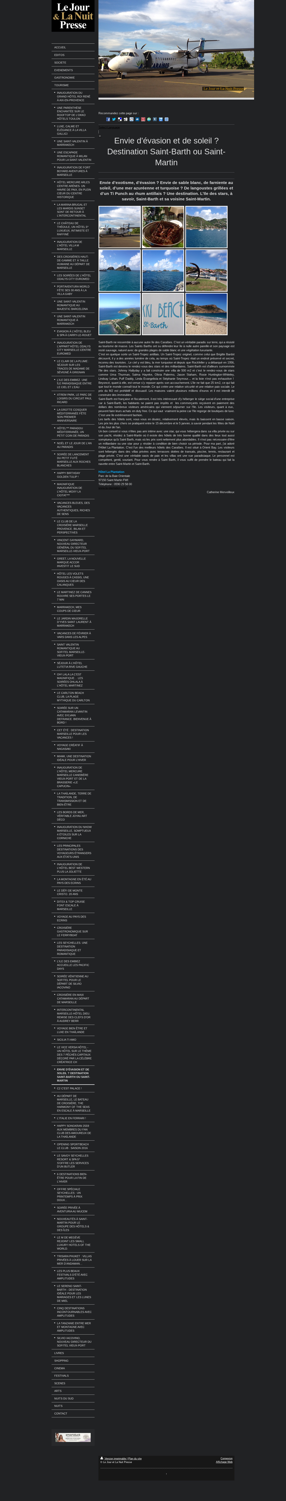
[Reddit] (131, 119)
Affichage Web (224, 1461)
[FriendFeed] (166, 119)
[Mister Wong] (143, 119)
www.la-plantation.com (112, 488)
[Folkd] (137, 119)
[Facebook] (108, 119)
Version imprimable (115, 1458)
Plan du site (135, 1458)
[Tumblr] (155, 119)
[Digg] (126, 119)
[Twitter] (114, 119)
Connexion (226, 1458)
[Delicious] (120, 119)
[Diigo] (161, 119)
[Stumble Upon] (149, 119)
